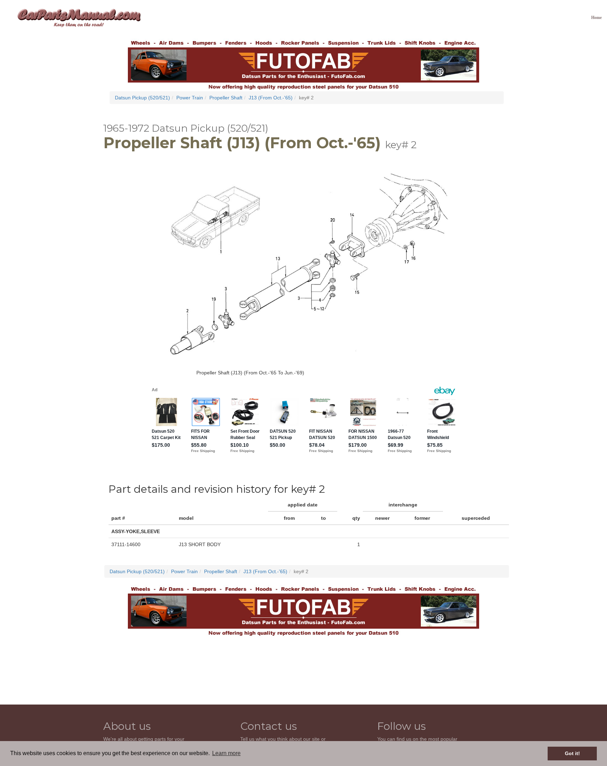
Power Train (189, 97)
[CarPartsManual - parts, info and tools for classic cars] (79, 17)
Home (596, 17)
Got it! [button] (572, 753)
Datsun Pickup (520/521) (142, 97)
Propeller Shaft (225, 97)
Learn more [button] (226, 753)
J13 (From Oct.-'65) (271, 97)
